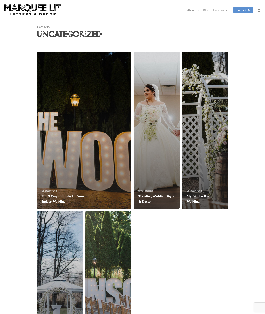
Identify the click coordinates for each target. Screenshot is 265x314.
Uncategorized (49, 190)
